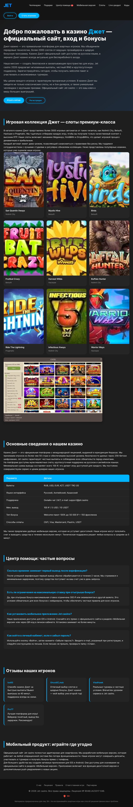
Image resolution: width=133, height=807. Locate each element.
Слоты (102, 5)
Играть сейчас (14, 100)
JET (8, 5)
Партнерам (92, 785)
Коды (126, 5)
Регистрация (35, 100)
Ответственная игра (74, 785)
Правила (59, 785)
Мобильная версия (86, 5)
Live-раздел (115, 5)
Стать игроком (29, 15)
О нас (38, 785)
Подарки (48, 5)
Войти (10, 15)
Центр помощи (64, 5)
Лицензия (48, 785)
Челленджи (35, 5)
